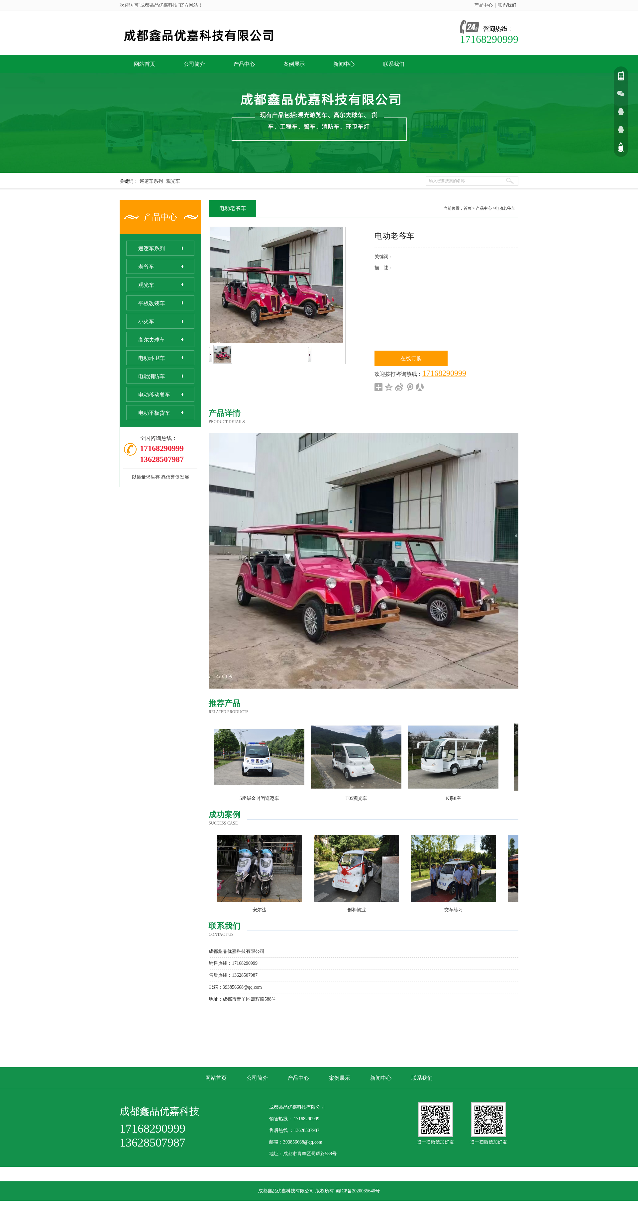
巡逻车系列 (151, 181)
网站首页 (144, 64)
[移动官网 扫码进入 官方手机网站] (621, 75)
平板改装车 (151, 303)
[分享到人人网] (420, 387)
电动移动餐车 (154, 394)
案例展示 (294, 64)
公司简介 (194, 64)
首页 (468, 208)
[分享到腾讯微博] (409, 387)
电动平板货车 (154, 413)
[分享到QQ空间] (389, 387)
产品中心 (483, 5)
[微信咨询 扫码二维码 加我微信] (621, 93)
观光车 (173, 181)
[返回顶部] (621, 147)
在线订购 (411, 358)
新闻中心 (344, 64)
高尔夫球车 (151, 340)
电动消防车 (151, 376)
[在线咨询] (621, 111)
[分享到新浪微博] (399, 387)
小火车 (146, 321)
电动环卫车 (151, 358)
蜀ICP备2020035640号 (357, 1190)
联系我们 (507, 5)
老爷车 (146, 267)
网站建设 (319, 1210)
